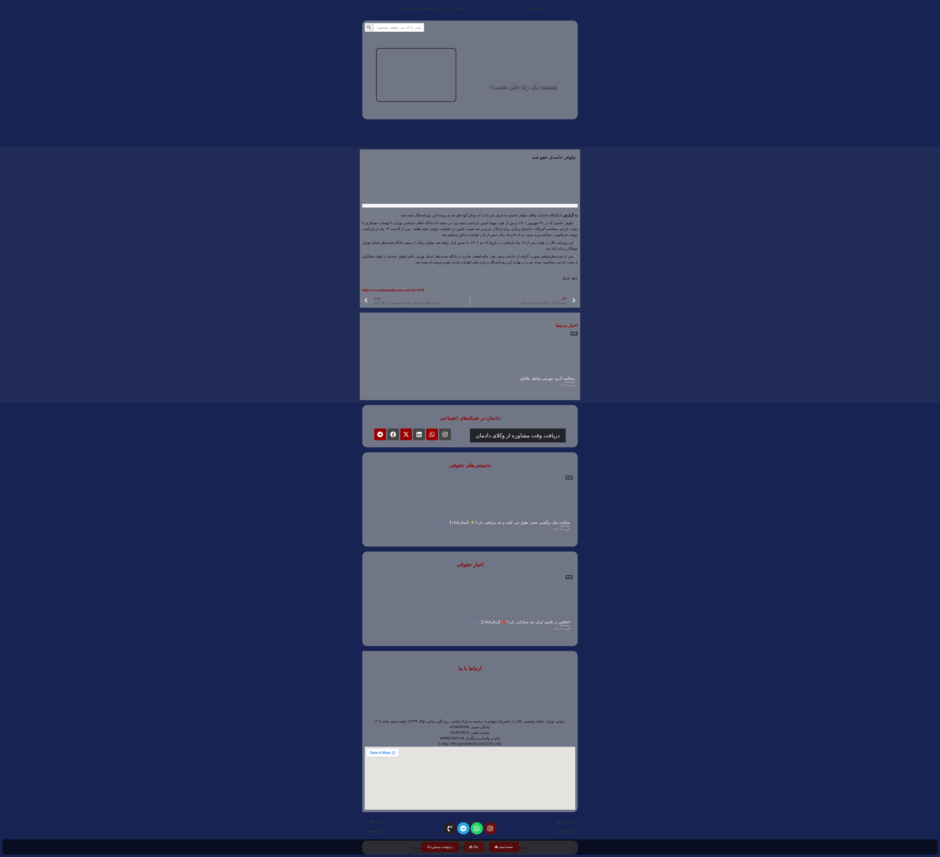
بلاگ (496, 8)
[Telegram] (380, 434)
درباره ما (478, 8)
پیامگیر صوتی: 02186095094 (470, 727)
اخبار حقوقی (470, 564)
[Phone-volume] (450, 828)
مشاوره (459, 8)
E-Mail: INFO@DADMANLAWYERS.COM (470, 744)
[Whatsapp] (432, 434)
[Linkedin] (419, 434)
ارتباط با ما (470, 668)
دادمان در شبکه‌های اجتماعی (470, 418)
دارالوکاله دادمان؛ (550, 215)
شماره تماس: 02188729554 (470, 733)
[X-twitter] (406, 434)
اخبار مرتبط (566, 325)
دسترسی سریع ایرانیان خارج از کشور (421, 8)
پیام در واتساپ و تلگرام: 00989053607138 (470, 738)
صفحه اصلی (534, 8)
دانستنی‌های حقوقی (470, 465)
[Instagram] (445, 434)
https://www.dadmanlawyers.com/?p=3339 (393, 290)
